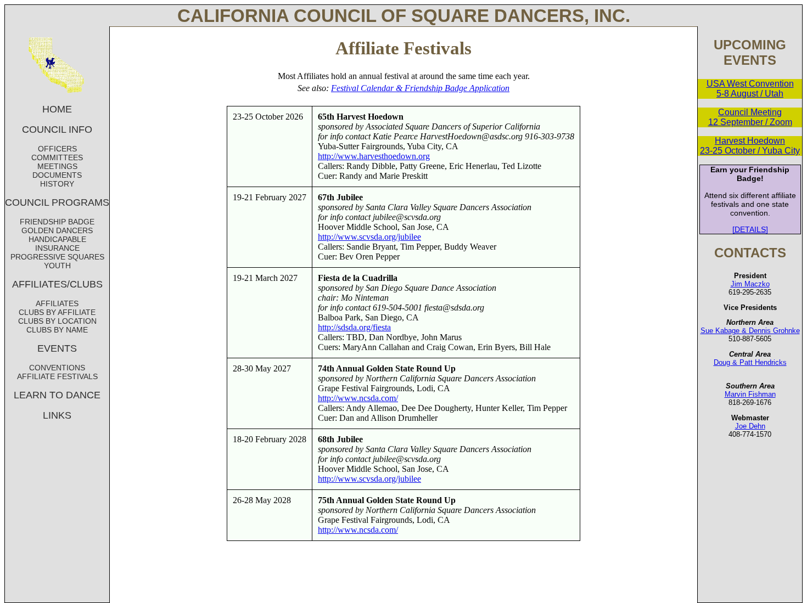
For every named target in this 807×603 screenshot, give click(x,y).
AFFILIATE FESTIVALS (57, 376)
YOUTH (57, 265)
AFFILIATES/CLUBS (57, 284)
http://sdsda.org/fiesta (354, 327)
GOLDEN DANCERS (57, 230)
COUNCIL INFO (57, 129)
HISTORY (57, 183)
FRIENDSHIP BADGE (57, 221)
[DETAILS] (750, 229)
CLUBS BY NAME (57, 329)
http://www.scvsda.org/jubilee (369, 236)
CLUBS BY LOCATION (57, 321)
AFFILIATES (57, 303)
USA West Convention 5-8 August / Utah (750, 88)
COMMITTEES (57, 157)
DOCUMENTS (57, 175)
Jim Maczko (750, 284)
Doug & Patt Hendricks (750, 362)
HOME (57, 109)
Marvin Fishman (750, 394)
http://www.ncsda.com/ (358, 398)
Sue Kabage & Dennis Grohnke (750, 330)
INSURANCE (57, 248)
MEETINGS (57, 166)
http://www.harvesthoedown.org (374, 156)
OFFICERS (57, 148)
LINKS (57, 415)
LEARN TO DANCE (57, 395)
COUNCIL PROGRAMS (57, 202)
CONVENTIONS (57, 367)
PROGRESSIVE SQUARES (57, 256)
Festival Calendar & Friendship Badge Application (420, 88)
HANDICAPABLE (57, 239)
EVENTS (57, 348)
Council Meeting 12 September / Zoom (750, 117)
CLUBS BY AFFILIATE (57, 312)
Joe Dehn (750, 426)
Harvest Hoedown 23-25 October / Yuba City (750, 145)
